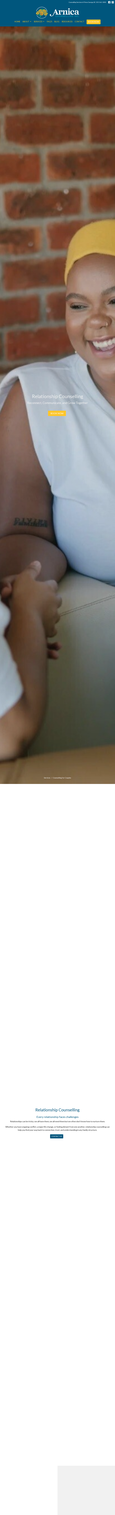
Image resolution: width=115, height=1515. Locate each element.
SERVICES (38, 21)
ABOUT (25, 21)
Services (47, 778)
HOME (17, 21)
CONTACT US (56, 1136)
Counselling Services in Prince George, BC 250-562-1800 (87, 2)
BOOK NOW (93, 22)
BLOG (56, 21)
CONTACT (79, 21)
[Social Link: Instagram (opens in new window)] (113, 2)
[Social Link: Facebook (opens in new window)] (109, 2)
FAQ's (49, 21)
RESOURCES (67, 21)
